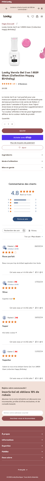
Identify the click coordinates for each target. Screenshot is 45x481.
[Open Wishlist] (33, 16)
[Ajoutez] (12, 124)
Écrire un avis (22, 219)
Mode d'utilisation (10, 161)
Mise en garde (8, 167)
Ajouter (23, 131)
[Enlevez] (4, 124)
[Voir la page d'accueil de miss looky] (7, 2)
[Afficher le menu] (41, 16)
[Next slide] (38, 8)
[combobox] (33, 237)
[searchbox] (12, 230)
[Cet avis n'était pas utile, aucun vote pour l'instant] (40, 272)
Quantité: (6, 118)
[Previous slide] (6, 8)
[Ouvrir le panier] (37, 16)
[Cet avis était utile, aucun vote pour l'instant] (36, 272)
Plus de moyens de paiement (22, 143)
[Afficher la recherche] (28, 16)
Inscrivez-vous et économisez (22, 418)
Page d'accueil (8, 24)
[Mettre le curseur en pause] (41, 8)
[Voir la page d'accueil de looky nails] (8, 16)
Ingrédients (7, 155)
